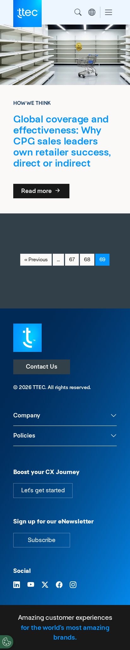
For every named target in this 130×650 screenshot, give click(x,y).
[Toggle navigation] (108, 12)
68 (89, 259)
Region (92, 12)
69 (104, 259)
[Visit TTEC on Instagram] (73, 585)
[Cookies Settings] (6, 641)
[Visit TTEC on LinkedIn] (16, 585)
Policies (24, 435)
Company (26, 415)
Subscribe (42, 540)
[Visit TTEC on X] (45, 585)
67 (74, 259)
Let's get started (43, 490)
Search (78, 12)
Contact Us (41, 366)
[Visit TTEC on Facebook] (59, 585)
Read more (37, 191)
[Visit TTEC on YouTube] (30, 585)
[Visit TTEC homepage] (27, 337)
